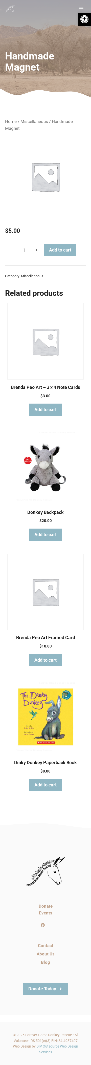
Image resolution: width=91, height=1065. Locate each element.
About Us (46, 953)
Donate (46, 906)
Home (11, 121)
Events (45, 912)
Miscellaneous (34, 121)
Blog (45, 962)
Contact (45, 945)
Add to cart (60, 250)
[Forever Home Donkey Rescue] (10, 9)
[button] (84, 19)
